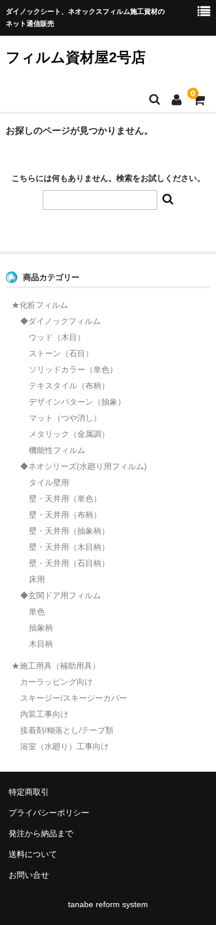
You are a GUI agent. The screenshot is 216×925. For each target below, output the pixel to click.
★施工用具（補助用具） (56, 665)
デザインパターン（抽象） (77, 401)
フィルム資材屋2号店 (76, 57)
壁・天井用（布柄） (65, 514)
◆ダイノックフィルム (60, 321)
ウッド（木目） (57, 337)
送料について (33, 854)
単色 (37, 611)
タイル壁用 (49, 482)
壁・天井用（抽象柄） (69, 530)
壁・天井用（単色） (65, 498)
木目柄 (41, 643)
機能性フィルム (57, 450)
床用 (37, 579)
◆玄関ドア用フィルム (60, 595)
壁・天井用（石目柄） (69, 563)
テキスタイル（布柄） (69, 385)
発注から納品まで (41, 833)
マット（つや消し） (65, 417)
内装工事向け (44, 714)
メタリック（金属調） (69, 434)
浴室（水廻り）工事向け (64, 746)
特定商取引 (29, 791)
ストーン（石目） (61, 353)
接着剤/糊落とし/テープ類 (66, 730)
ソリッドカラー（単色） (73, 369)
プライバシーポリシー (49, 812)
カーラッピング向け (56, 681)
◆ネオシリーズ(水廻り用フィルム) (83, 466)
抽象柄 (41, 627)
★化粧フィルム (40, 304)
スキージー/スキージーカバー (73, 698)
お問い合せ (29, 874)
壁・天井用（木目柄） (69, 547)
